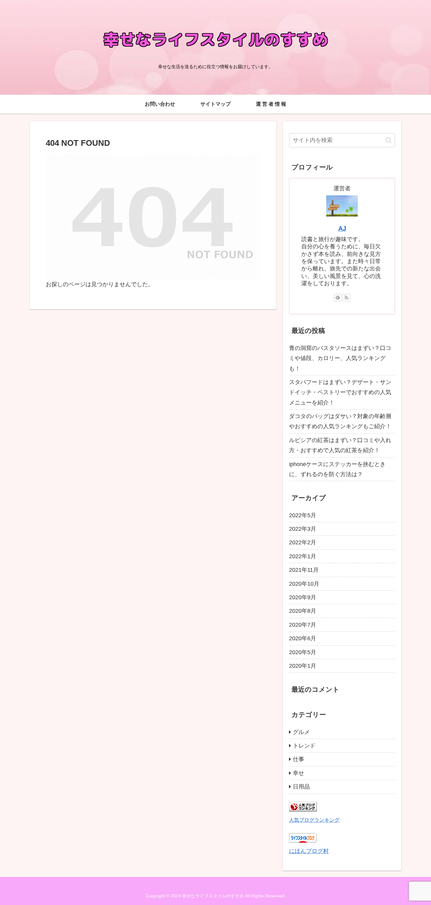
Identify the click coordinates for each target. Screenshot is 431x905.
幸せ (298, 773)
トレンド (304, 745)
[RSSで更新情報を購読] (346, 297)
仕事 (298, 759)
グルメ (301, 732)
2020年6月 (302, 638)
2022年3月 (302, 529)
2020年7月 (302, 625)
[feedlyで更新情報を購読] (337, 297)
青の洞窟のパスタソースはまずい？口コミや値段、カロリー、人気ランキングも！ (340, 358)
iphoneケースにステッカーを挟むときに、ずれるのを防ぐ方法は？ (337, 469)
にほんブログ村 (309, 851)
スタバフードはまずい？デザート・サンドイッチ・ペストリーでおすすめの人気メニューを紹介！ (340, 392)
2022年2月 (302, 542)
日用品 (301, 787)
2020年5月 (302, 652)
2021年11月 (304, 570)
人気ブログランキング (314, 820)
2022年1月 (302, 556)
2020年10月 (304, 584)
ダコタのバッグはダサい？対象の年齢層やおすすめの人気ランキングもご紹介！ (340, 421)
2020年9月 (302, 597)
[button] (388, 140)
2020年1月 (302, 666)
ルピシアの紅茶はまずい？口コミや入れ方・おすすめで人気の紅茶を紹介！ (340, 445)
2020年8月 (302, 611)
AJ (342, 228)
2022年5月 (302, 515)
